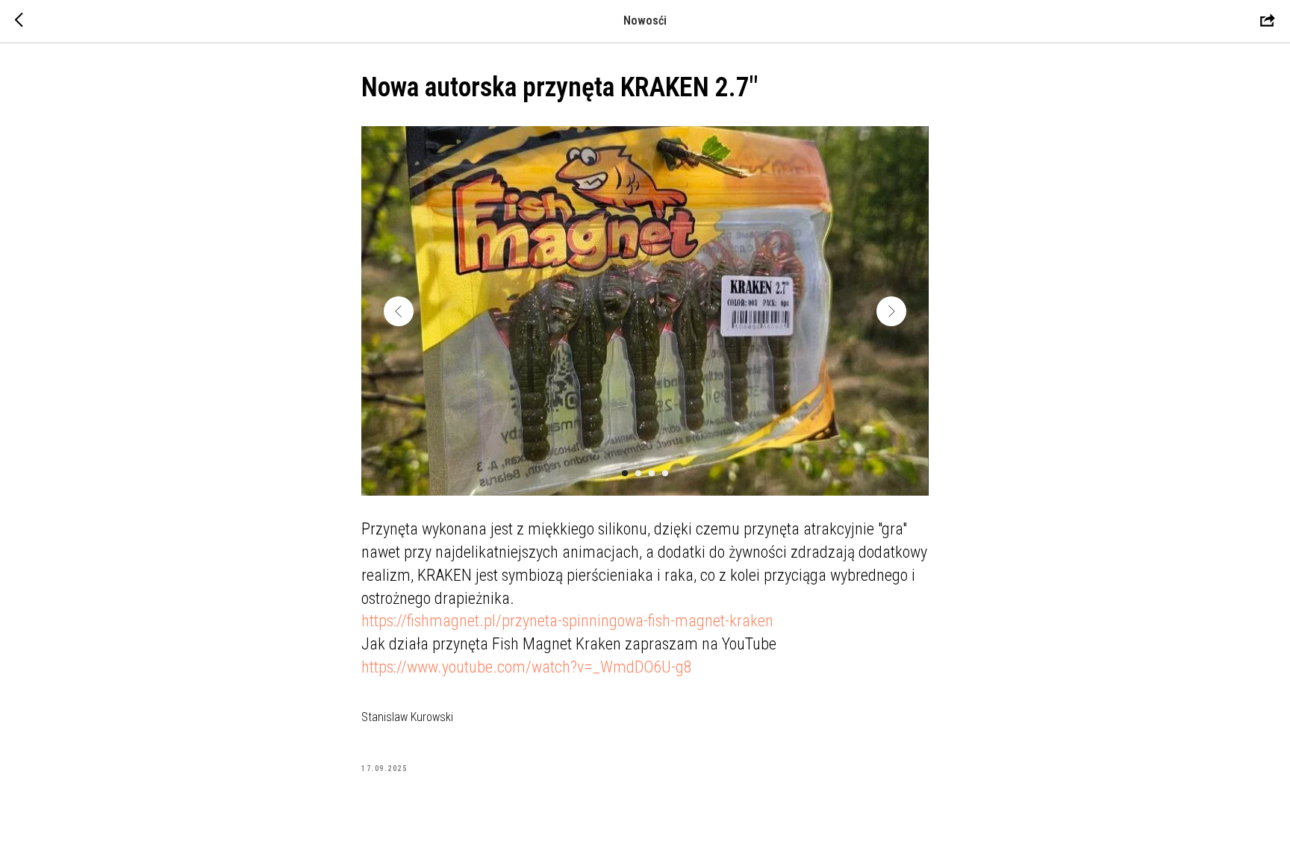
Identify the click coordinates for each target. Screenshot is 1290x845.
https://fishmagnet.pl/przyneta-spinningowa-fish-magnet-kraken (567, 620)
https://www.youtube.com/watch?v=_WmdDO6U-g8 (526, 667)
